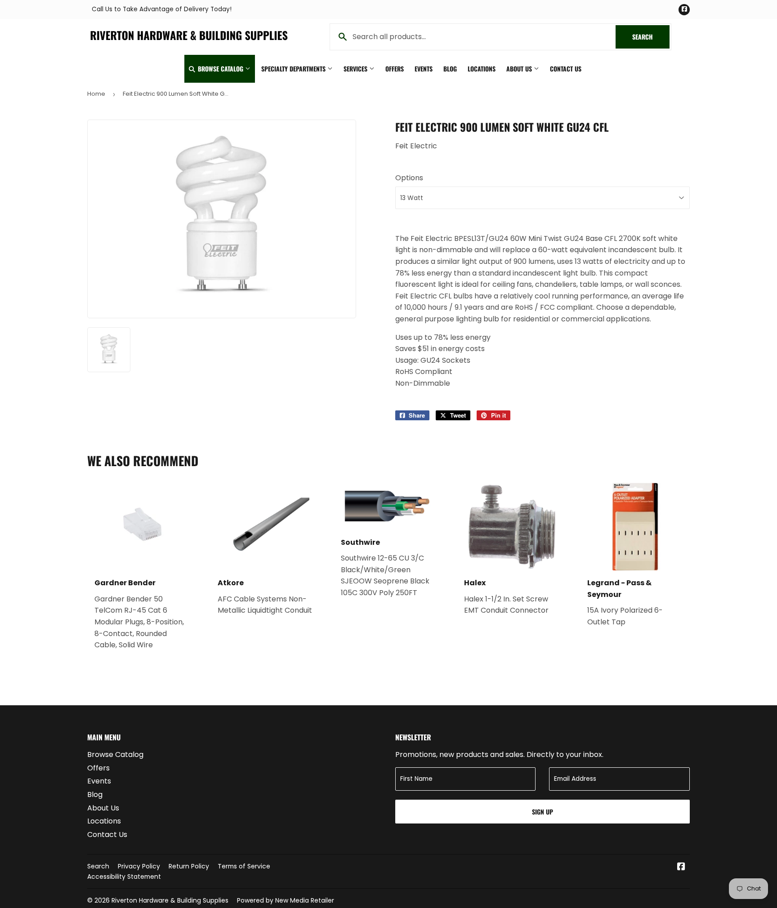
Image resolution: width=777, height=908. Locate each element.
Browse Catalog (220, 68)
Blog (450, 68)
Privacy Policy (139, 866)
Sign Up (542, 811)
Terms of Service (244, 866)
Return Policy (189, 866)
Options (409, 178)
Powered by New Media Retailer (285, 900)
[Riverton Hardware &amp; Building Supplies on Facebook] (681, 867)
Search (651, 36)
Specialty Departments (294, 68)
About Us (520, 68)
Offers (394, 68)
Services (356, 68)
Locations (482, 68)
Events (424, 68)
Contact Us (565, 68)
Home (96, 93)
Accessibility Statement (124, 876)
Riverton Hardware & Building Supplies (170, 900)
